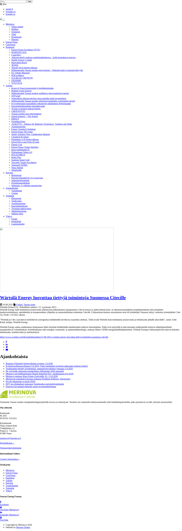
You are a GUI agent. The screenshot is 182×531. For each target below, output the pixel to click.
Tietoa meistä (17, 26)
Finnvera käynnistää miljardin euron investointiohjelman (31, 386)
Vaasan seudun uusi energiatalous (26, 114)
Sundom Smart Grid (20, 160)
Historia (14, 39)
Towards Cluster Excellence (24, 162)
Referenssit (16, 175)
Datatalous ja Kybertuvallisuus (25, 139)
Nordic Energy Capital (21, 60)
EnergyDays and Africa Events (25, 142)
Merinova (10, 24)
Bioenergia (16, 198)
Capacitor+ (16, 55)
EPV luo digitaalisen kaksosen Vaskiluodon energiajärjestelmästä (35, 384)
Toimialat (10, 196)
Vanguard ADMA (19, 165)
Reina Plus (16, 157)
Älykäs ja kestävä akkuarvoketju (26, 108)
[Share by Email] (7, 349)
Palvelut (9, 173)
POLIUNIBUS (18, 155)
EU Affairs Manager (20, 73)
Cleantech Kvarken (20, 137)
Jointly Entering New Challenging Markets (30, 134)
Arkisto (9, 85)
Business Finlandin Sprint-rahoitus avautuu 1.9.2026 (29, 363)
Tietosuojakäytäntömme (10, 448)
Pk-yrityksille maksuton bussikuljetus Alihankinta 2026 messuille (35, 371)
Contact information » (10, 459)
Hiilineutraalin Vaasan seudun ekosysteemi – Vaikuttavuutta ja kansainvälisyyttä (47, 70)
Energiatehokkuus (19, 206)
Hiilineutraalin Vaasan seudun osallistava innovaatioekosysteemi (40, 93)
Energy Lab (16, 144)
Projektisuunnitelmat (20, 183)
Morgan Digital (23, 527)
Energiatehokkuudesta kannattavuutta (28, 106)
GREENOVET (18, 111)
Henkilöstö (16, 221)
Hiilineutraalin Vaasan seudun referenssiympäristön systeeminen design (43, 101)
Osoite (14, 219)
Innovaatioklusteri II (20, 149)
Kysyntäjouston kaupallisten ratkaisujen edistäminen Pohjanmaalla (41, 103)
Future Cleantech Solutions (23, 129)
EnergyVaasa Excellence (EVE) (25, 50)
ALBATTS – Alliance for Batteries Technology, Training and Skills (41, 124)
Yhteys (9, 216)
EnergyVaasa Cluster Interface (25, 147)
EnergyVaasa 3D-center (22, 132)
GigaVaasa (10, 44)
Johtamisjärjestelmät (20, 180)
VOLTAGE (16, 83)
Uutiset (14, 193)
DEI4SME (16, 80)
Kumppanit (16, 37)
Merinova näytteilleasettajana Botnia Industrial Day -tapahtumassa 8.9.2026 (39, 374)
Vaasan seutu (29, 304)
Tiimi (13, 34)
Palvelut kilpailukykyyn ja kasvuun (27, 178)
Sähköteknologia (18, 211)
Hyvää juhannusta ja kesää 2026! (20, 381)
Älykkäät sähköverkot (21, 208)
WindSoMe (16, 170)
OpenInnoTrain (18, 121)
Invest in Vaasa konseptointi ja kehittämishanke (32, 88)
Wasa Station (17, 167)
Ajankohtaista (12, 188)
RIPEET (15, 119)
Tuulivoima (16, 201)
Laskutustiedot (17, 224)
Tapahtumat (16, 190)
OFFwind (15, 96)
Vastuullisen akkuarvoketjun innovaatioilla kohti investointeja (38, 98)
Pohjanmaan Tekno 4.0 (21, 152)
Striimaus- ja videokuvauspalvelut (26, 185)
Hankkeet (10, 47)
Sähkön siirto (17, 214)
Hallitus (14, 29)
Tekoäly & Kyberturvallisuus (24, 67)
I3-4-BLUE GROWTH (22, 78)
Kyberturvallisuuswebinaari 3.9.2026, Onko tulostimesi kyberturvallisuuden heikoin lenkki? (47, 366)
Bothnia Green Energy (21, 91)
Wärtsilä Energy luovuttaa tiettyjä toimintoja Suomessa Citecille (63, 297)
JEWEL (15, 65)
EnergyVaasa (11, 42)
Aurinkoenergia (18, 126)
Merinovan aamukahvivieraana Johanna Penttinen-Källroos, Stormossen (38, 379)
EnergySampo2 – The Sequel (24, 116)
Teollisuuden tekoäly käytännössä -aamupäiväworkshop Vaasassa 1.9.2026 (39, 368)
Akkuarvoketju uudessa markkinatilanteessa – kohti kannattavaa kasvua (43, 57)
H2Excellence (17, 75)
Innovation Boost (19, 62)
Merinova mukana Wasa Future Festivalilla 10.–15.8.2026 (32, 376)
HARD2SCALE (19, 52)
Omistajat (15, 32)
